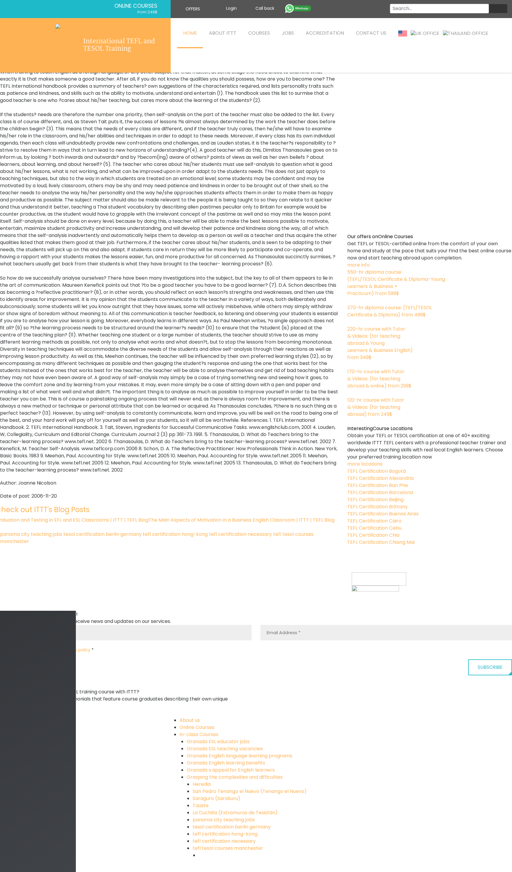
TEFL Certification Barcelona (380, 492)
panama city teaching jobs (31, 534)
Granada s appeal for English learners (231, 770)
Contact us (371, 33)
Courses (259, 33)
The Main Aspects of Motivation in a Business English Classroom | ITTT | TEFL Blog (241, 520)
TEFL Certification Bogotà (376, 471)
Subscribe (490, 667)
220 (351, 364)
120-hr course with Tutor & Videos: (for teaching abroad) (375, 407)
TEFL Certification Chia (373, 535)
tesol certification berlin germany (102, 534)
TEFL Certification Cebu (374, 528)
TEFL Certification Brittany (377, 506)
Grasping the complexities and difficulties (235, 777)
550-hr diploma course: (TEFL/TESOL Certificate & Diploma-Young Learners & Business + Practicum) (396, 283)
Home (190, 33)
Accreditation (325, 33)
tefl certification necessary (240, 534)
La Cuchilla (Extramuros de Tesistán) (235, 812)
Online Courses (135, 6)
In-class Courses (199, 734)
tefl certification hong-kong (175, 534)
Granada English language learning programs (239, 755)
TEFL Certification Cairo (374, 520)
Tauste (201, 805)
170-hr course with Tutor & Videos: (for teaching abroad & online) (379, 378)
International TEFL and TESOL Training (119, 45)
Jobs (288, 33)
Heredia (202, 784)
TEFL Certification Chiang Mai (381, 542)
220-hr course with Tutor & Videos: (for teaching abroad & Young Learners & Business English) (380, 343)
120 (350, 421)
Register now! (367, 606)
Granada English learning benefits (226, 762)
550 (351, 300)
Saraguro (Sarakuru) (216, 798)
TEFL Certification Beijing (375, 499)
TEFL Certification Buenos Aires (383, 513)
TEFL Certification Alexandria (380, 478)
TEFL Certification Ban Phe (377, 485)
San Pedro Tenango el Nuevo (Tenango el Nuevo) (250, 791)
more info (358, 265)
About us (190, 720)
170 (351, 392)
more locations (365, 464)
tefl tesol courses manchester (228, 848)
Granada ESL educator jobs (218, 741)
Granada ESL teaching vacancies (225, 748)
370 (351, 321)
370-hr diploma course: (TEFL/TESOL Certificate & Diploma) (389, 311)
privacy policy (76, 650)
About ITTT (222, 33)
